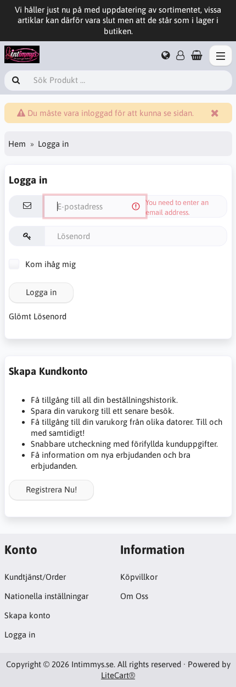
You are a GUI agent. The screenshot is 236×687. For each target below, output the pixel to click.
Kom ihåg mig (49, 264)
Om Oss (134, 596)
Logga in (41, 292)
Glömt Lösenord (37, 316)
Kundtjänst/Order (35, 576)
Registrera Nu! (51, 489)
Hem (17, 143)
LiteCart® (118, 675)
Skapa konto (27, 615)
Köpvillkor (139, 576)
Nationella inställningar (46, 596)
